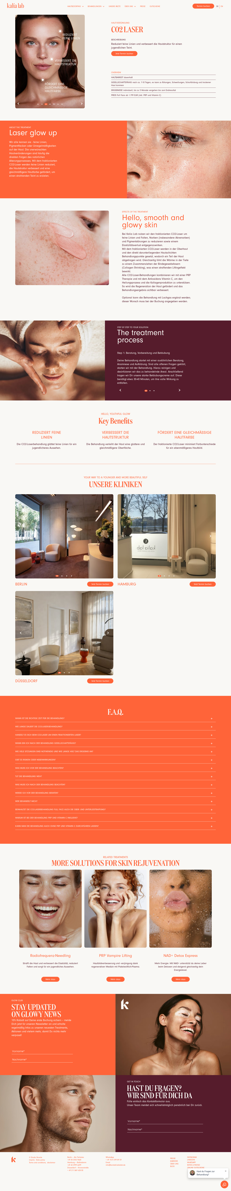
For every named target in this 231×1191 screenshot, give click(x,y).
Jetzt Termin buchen (124, 54)
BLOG (172, 1167)
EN (222, 7)
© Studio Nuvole (35, 1158)
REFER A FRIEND (193, 1165)
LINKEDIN (191, 1160)
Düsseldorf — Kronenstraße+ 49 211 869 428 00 (78, 1169)
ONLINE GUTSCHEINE (195, 1168)
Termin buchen (203, 6)
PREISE (173, 1159)
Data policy (40, 1160)
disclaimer (51, 1163)
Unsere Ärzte (115, 7)
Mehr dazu (50, 980)
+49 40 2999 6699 (74, 1165)
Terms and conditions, (38, 1163)
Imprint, (32, 1160)
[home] (15, 5)
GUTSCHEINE (155, 7)
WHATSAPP (191, 1163)
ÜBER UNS (174, 1164)
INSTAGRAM (192, 1158)
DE (217, 7)
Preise (142, 7)
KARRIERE (174, 1161)
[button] (76, 6)
